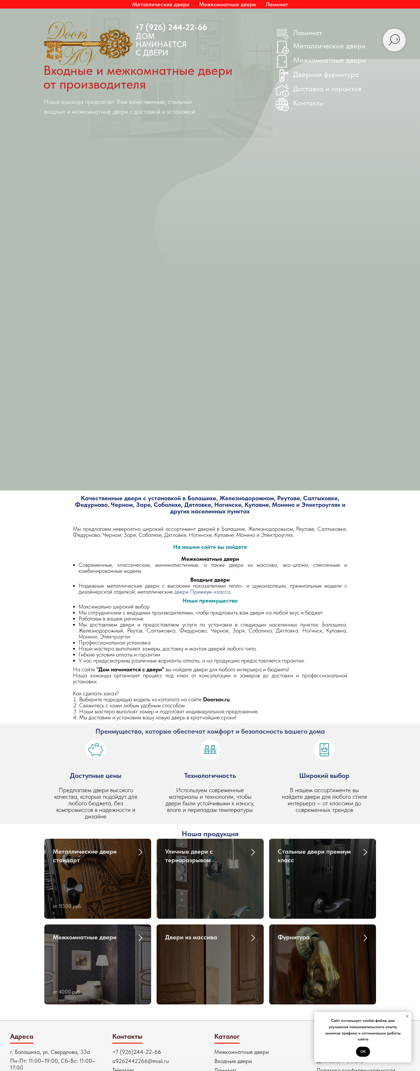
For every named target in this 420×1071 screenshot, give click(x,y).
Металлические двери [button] (160, 4)
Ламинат (277, 4)
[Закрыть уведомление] (407, 1016)
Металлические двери (329, 45)
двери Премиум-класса (202, 591)
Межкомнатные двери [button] (227, 4)
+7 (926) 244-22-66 (171, 27)
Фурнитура (294, 937)
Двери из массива (191, 937)
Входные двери (233, 1061)
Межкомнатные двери (329, 59)
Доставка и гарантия (327, 88)
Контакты (308, 102)
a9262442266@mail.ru (140, 1061)
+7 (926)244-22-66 (136, 1051)
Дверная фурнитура (326, 74)
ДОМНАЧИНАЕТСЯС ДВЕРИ (161, 44)
